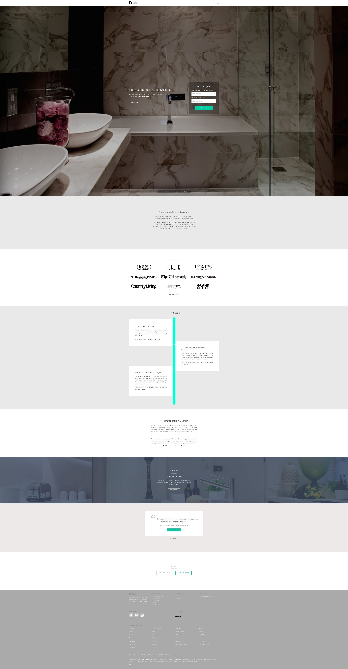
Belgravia (178, 628)
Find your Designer (158, 596)
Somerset (155, 644)
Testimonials (155, 602)
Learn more (135, 102)
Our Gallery (155, 600)
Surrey (154, 647)
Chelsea (154, 641)
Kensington (202, 641)
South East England (181, 644)
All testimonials (174, 538)
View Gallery (164, 573)
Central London (156, 628)
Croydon (154, 638)
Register (177, 598)
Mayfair (131, 631)
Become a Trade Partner (206, 596)
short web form (155, 339)
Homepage (155, 598)
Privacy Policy (132, 655)
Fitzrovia (201, 628)
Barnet (201, 631)
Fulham (177, 641)
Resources (155, 604)
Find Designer (174, 530)
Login (177, 596)
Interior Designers (166, 655)
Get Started (174, 490)
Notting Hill (132, 644)
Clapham (131, 638)
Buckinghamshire (204, 644)
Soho (153, 631)
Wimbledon (202, 638)
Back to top (132, 664)
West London (133, 641)
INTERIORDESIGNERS (134, 2)
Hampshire (132, 647)
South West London (204, 635)
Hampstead (155, 635)
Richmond (178, 638)
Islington (177, 635)
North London (179, 631)
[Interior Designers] (130, 5)
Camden (131, 635)
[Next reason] (217, 480)
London (131, 628)
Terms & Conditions (142, 655)
